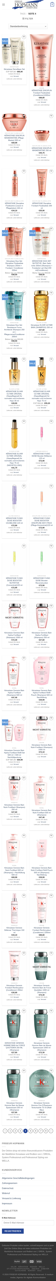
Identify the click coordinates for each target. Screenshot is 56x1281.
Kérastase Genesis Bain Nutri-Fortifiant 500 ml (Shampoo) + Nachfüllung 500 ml (14, 871)
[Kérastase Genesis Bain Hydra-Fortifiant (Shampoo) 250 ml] (41, 615)
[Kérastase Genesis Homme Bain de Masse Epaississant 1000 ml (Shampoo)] (41, 1023)
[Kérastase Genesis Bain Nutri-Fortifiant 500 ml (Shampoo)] (41, 790)
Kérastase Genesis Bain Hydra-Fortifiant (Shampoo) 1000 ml (14, 635)
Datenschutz (8, 1188)
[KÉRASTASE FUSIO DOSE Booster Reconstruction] (41, 558)
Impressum (7, 1203)
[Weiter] (51, 1131)
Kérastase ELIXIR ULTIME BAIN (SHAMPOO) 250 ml (42, 326)
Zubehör (45, 1269)
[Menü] (3, 4)
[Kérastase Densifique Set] (14, 49)
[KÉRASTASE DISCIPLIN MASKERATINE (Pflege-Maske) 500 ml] (14, 122)
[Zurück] (5, 1131)
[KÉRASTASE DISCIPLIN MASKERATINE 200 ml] (41, 128)
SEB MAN (35, 1269)
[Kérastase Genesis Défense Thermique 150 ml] (14, 908)
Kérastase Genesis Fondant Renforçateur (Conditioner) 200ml (14, 988)
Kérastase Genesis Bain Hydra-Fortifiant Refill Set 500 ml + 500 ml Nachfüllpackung (14, 753)
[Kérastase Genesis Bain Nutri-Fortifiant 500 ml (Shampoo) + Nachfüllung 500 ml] (14, 848)
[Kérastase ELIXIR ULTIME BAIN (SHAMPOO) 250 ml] (41, 305)
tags (23, 14)
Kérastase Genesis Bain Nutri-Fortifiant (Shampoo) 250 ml (14, 807)
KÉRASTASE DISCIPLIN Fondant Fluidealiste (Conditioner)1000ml (42, 93)
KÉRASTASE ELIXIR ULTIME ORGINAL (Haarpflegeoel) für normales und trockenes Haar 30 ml (14, 396)
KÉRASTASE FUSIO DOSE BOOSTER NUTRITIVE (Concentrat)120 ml (14, 581)
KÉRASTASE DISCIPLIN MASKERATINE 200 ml (42, 149)
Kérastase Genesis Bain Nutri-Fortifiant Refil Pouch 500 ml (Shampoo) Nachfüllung (42, 871)
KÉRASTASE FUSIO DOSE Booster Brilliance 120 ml (42, 456)
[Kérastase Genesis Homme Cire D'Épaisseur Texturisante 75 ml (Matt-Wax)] (41, 1083)
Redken (33, 1267)
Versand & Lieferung (11, 1198)
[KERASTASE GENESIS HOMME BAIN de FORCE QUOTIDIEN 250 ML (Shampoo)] (14, 1023)
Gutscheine (20, 1271)
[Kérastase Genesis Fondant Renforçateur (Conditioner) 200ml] (14, 966)
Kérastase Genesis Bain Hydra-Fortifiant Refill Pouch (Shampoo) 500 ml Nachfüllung (41, 693)
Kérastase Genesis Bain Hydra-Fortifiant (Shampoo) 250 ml (42, 635)
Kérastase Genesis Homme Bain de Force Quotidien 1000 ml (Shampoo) (41, 989)
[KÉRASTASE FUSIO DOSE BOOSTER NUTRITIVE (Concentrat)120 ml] (14, 558)
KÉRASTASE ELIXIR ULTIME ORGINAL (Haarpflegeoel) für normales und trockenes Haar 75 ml (42, 396)
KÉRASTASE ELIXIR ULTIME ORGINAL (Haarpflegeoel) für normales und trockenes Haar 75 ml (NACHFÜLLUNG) (14, 459)
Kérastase (23, 1267)
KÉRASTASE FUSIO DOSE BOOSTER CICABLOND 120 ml (14, 520)
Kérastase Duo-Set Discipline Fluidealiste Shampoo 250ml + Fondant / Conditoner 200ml (14, 265)
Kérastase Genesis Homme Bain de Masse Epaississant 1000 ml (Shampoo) (41, 1046)
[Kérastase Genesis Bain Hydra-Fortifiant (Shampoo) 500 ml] (14, 671)
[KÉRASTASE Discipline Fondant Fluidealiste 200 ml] (41, 184)
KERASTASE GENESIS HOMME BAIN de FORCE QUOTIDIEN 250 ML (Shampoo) (14, 1046)
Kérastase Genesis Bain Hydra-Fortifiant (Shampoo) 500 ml (14, 692)
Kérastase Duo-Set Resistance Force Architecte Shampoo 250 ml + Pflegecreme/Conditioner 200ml (14, 331)
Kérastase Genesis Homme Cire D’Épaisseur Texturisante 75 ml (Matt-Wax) (41, 1106)
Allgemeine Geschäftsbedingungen (18, 1178)
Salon (14, 1267)
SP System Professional (18, 1269)
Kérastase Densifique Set (14, 69)
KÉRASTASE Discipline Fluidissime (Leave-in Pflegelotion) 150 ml (14, 205)
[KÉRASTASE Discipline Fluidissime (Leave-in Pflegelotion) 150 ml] (14, 184)
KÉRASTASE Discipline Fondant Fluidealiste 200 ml (42, 205)
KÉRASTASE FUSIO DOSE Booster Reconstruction (41, 580)
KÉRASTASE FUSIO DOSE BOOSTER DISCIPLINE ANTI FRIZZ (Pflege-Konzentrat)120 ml (42, 521)
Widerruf (6, 1193)
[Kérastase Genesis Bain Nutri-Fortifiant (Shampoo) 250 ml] (14, 787)
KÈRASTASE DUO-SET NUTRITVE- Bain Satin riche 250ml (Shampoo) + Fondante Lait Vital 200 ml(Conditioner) (41, 265)
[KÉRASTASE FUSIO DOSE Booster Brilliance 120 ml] (41, 434)
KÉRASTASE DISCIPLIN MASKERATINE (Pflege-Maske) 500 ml (14, 138)
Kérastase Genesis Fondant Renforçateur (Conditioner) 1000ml (42, 930)
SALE (39, 1271)
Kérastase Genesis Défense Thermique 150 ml (14, 930)
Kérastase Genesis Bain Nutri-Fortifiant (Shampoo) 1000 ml (41, 747)
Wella (42, 1267)
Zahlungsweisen (9, 1183)
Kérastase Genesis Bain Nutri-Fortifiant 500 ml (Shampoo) (42, 812)
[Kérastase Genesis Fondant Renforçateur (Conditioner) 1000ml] (41, 908)
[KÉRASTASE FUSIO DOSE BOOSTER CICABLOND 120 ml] (14, 498)
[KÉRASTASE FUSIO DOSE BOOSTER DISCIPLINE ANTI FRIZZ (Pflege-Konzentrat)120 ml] (41, 498)
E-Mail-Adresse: (9, 1218)
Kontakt (32, 1271)
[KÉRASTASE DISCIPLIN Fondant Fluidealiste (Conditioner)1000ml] (41, 60)
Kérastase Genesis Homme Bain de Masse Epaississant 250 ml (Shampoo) (14, 1106)
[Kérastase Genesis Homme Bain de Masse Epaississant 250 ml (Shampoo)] (14, 1083)
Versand (16, 76)
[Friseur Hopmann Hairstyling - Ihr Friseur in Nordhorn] (28, 4)
